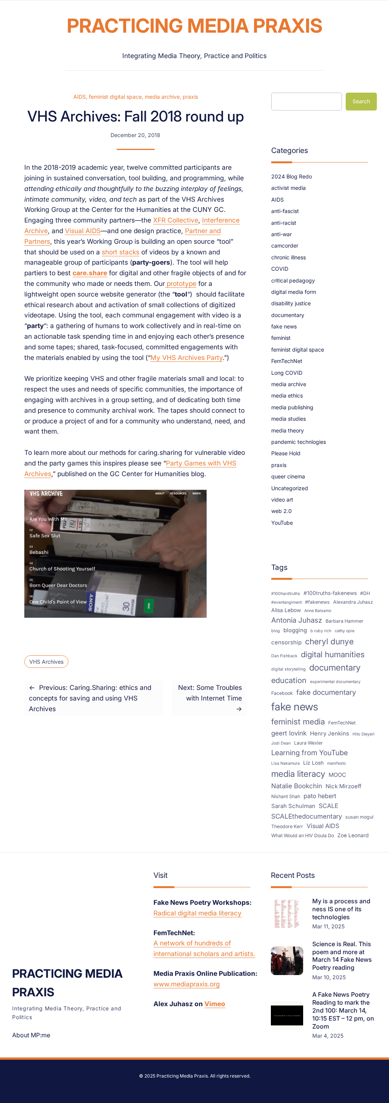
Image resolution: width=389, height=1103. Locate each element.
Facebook (282, 693)
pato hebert (320, 796)
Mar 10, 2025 (329, 977)
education (289, 680)
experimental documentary (335, 681)
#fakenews (317, 602)
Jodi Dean (281, 743)
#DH (365, 593)
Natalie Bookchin (296, 786)
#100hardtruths (285, 593)
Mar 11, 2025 (328, 926)
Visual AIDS (83, 231)
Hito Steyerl (364, 734)
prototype (180, 283)
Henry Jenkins (329, 733)
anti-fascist (285, 211)
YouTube (282, 522)
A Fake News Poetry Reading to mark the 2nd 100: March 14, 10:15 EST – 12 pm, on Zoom (343, 1010)
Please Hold (285, 453)
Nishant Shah (285, 796)
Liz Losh (313, 763)
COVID (279, 268)
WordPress (241, 1086)
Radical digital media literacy (197, 913)
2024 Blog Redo (291, 176)
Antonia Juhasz (296, 620)
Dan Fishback (284, 655)
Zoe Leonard (352, 835)
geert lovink (289, 733)
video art (282, 499)
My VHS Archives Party (186, 357)
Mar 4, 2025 (327, 1035)
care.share (90, 273)
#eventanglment (286, 602)
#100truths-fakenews (330, 593)
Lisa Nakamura (285, 763)
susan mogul (359, 817)
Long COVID (286, 372)
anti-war (281, 234)
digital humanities (333, 654)
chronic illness (288, 257)
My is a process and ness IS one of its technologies (341, 909)
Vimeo (214, 1004)
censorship (286, 642)
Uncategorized (289, 488)
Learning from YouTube (309, 752)
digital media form (293, 292)
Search (361, 101)
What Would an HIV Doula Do (302, 835)
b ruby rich (320, 630)
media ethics (287, 395)
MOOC (337, 775)
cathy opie (344, 630)
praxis (190, 96)
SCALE (328, 805)
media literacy (298, 773)
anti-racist (283, 222)
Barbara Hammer (345, 621)
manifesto (336, 763)
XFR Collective (175, 220)
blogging (295, 630)
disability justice (291, 303)
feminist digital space (115, 96)
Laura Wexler (308, 743)
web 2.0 (281, 511)
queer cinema (288, 476)
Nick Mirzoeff (343, 786)
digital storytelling (288, 669)
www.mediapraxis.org (186, 984)
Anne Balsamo (317, 610)
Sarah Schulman (293, 806)
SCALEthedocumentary (306, 816)
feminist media (298, 721)
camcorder (284, 245)
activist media (288, 188)
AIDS (79, 96)
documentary (287, 315)
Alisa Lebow (286, 610)
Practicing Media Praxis (195, 25)
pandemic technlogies (298, 442)
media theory (287, 430)
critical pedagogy (293, 280)
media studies (288, 418)
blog (275, 630)
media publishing (292, 407)
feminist (281, 338)
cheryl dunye (329, 641)
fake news (284, 326)
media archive (162, 96)
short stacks (120, 252)
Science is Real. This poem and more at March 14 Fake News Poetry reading (342, 955)
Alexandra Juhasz (353, 602)
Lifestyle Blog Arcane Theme (167, 1086)
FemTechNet (286, 361)
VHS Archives (46, 661)
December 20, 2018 (135, 135)
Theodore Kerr (287, 826)
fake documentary (326, 692)
